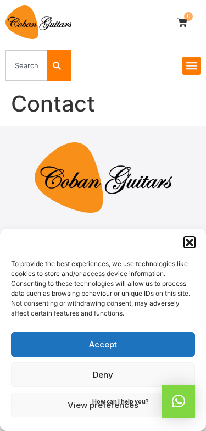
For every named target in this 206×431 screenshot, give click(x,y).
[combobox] (26, 65)
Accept (103, 344)
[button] (189, 242)
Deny (103, 374)
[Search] (59, 65)
